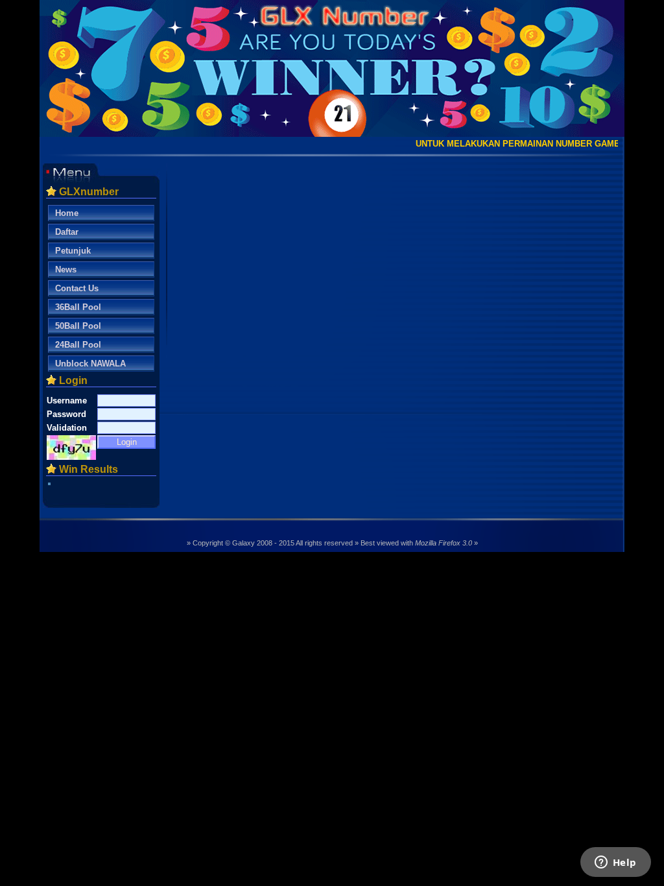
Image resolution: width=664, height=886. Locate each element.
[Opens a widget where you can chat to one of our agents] (615, 863)
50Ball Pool (78, 326)
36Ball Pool (78, 307)
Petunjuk (73, 251)
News (66, 269)
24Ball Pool (78, 345)
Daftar (66, 232)
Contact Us (77, 288)
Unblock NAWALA (90, 363)
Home (66, 213)
